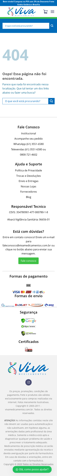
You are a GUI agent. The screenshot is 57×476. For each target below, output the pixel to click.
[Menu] (52, 11)
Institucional (28, 133)
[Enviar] (52, 26)
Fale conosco (28, 261)
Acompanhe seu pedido (28, 138)
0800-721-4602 (28, 154)
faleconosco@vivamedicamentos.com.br (27, 245)
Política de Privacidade (28, 170)
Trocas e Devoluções (28, 176)
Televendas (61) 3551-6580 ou (28, 149)
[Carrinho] (46, 11)
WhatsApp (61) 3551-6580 (28, 144)
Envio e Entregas (28, 181)
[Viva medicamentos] (22, 11)
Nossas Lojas (28, 186)
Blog (28, 197)
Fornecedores (28, 191)
